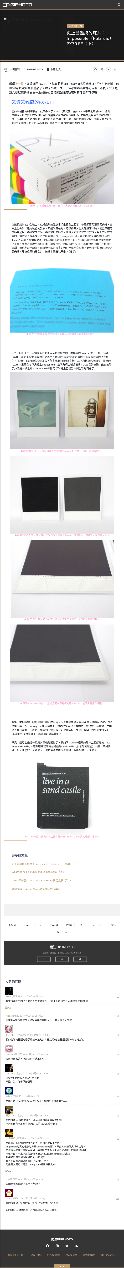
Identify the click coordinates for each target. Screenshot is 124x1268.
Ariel (8, 1015)
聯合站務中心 (108, 1255)
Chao (8, 1198)
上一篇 (19, 83)
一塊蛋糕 (15, 69)
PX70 (113, 925)
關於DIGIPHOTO (17, 1255)
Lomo (27, 925)
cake (40, 925)
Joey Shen (11, 1034)
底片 (82, 925)
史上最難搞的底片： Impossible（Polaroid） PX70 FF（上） (46, 864)
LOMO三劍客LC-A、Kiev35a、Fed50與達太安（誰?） (42, 880)
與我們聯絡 (89, 1255)
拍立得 (69, 925)
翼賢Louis (11, 1115)
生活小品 (12, 925)
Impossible (98, 925)
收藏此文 (55, 69)
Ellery (8, 996)
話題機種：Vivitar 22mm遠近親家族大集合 (36, 889)
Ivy (7, 1179)
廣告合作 (36, 1255)
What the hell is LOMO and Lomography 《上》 (38, 871)
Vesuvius (10, 1073)
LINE (102, 69)
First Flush (62, 932)
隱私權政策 (71, 1255)
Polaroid (54, 925)
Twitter (108, 69)
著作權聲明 (53, 1255)
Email (115, 69)
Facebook (95, 69)
